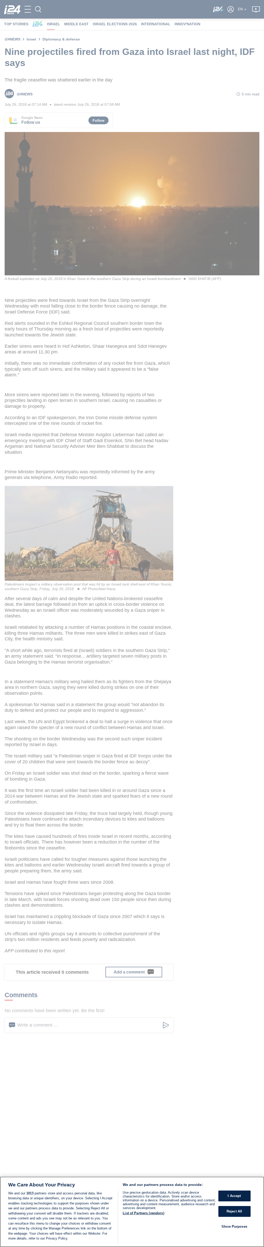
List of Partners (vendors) (143, 1213)
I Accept (234, 1196)
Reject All (234, 1211)
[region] (132, 1212)
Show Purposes (234, 1226)
